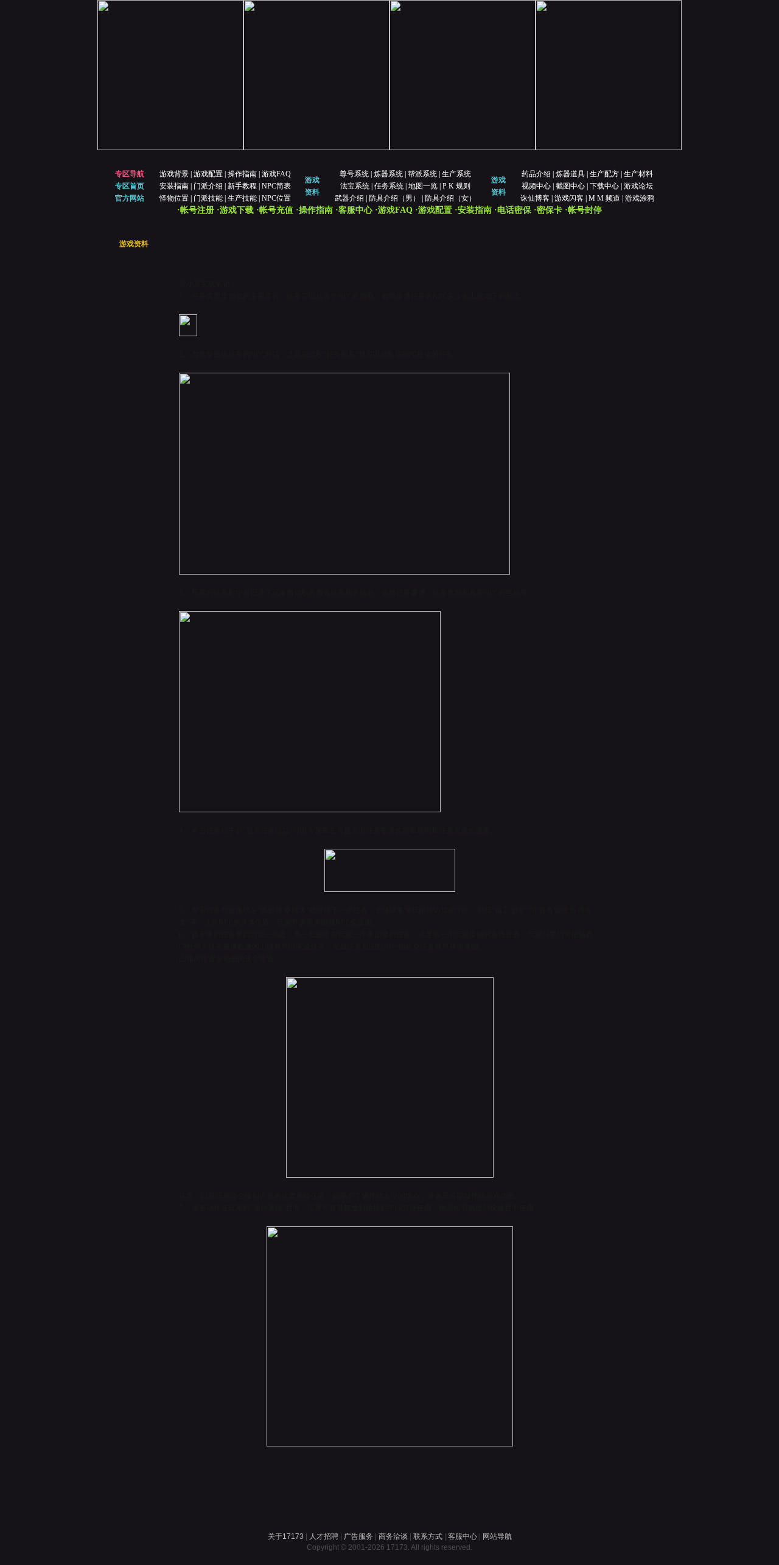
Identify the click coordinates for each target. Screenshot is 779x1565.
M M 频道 (604, 198)
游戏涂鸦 (639, 198)
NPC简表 (276, 186)
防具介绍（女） (450, 198)
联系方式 (427, 1536)
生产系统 (456, 174)
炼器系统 (388, 174)
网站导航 (497, 1536)
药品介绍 (536, 174)
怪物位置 (174, 198)
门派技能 (208, 198)
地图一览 (423, 186)
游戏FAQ (276, 174)
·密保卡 (548, 210)
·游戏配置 (433, 210)
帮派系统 (422, 174)
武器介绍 (349, 198)
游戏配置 (208, 174)
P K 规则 (456, 186)
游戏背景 (174, 174)
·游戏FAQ (394, 210)
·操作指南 (314, 210)
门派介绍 (208, 186)
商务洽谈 (393, 1536)
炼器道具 (570, 174)
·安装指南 (473, 210)
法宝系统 (354, 186)
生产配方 (604, 174)
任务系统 (388, 186)
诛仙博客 (535, 198)
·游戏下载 (235, 210)
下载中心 (604, 186)
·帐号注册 (195, 210)
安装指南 (174, 186)
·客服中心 (353, 210)
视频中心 (536, 186)
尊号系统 (354, 174)
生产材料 (638, 174)
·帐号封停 (583, 210)
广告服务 (358, 1536)
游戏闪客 (569, 198)
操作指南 (242, 174)
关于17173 (286, 1536)
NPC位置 (276, 198)
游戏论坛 (638, 186)
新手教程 (242, 186)
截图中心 (570, 186)
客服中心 (462, 1536)
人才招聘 (323, 1536)
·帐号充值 (274, 210)
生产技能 (242, 198)
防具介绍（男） (394, 198)
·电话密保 (512, 210)
